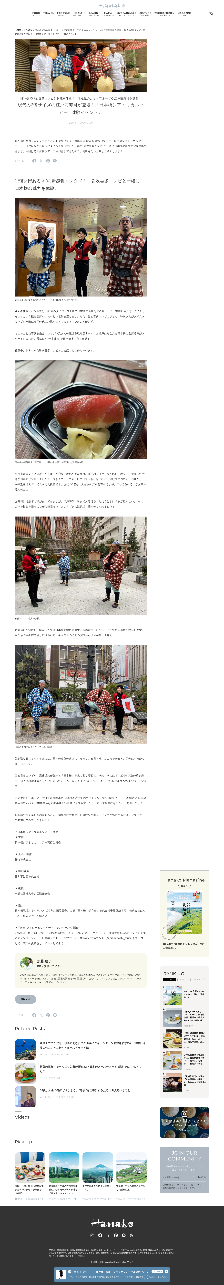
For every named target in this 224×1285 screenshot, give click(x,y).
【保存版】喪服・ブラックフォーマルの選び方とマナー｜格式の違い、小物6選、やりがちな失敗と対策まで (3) (120, 1272)
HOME (18, 30)
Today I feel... (80, 1272)
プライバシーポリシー (194, 1185)
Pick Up (23, 1141)
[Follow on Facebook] (100, 1235)
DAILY (169, 979)
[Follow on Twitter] (108, 1235)
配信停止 (202, 1177)
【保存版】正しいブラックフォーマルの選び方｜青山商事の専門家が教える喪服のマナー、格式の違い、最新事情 (81, 1277)
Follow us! (184, 1130)
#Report (25, 999)
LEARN (28, 30)
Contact (81, 1256)
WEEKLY (184, 979)
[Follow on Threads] (132, 1235)
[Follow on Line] (124, 1235)
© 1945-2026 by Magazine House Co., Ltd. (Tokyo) (112, 1262)
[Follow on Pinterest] (116, 1235)
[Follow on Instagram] (92, 1235)
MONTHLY (198, 979)
